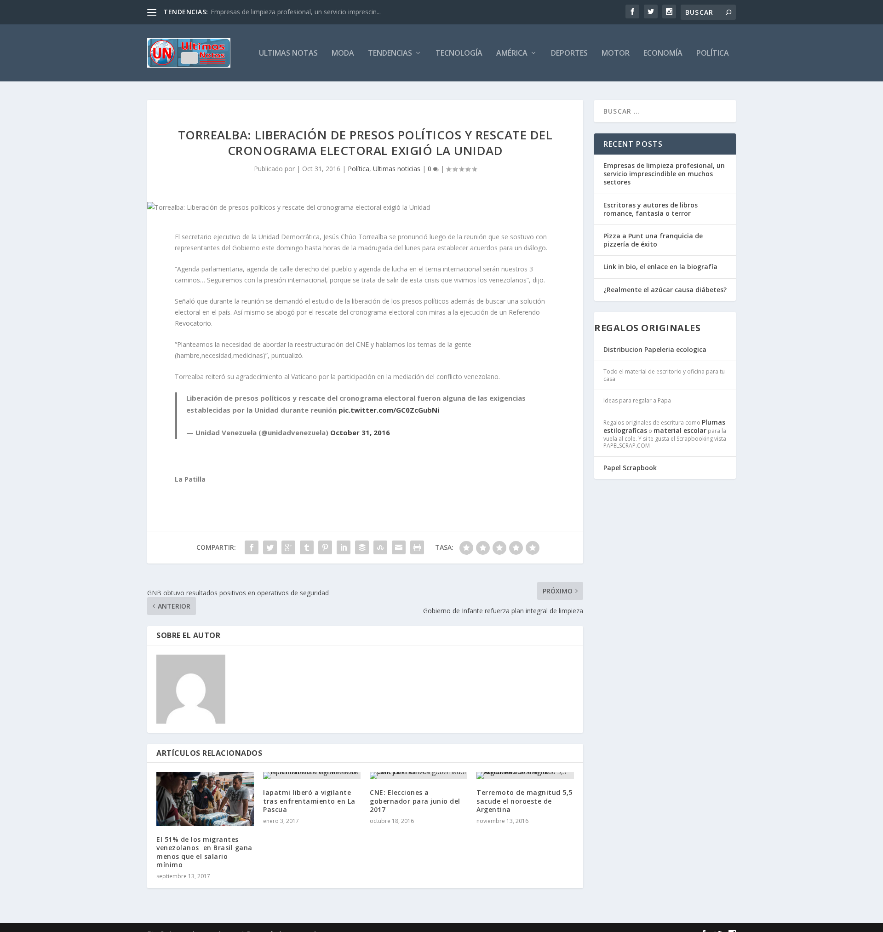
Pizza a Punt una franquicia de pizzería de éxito (653, 239)
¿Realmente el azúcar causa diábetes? (665, 289)
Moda (343, 53)
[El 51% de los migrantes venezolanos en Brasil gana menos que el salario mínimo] (205, 799)
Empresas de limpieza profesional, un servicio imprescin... (296, 11)
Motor (616, 53)
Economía (662, 53)
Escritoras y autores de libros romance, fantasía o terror (650, 209)
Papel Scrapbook (630, 467)
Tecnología (459, 53)
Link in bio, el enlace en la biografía (660, 266)
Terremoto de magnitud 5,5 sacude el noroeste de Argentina (524, 800)
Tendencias (390, 53)
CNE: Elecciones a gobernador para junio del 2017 (415, 800)
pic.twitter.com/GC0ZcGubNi (388, 409)
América (512, 53)
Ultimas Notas (288, 53)
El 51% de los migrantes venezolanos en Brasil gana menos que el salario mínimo (204, 852)
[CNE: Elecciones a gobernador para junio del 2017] (418, 775)
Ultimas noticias (396, 168)
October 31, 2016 (360, 432)
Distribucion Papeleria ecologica (654, 349)
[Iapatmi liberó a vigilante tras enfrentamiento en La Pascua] (312, 775)
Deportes (569, 53)
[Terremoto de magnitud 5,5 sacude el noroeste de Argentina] (525, 775)
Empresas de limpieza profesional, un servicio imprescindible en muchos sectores (664, 173)
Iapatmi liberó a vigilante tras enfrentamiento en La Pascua (309, 800)
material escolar (680, 430)
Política (712, 53)
